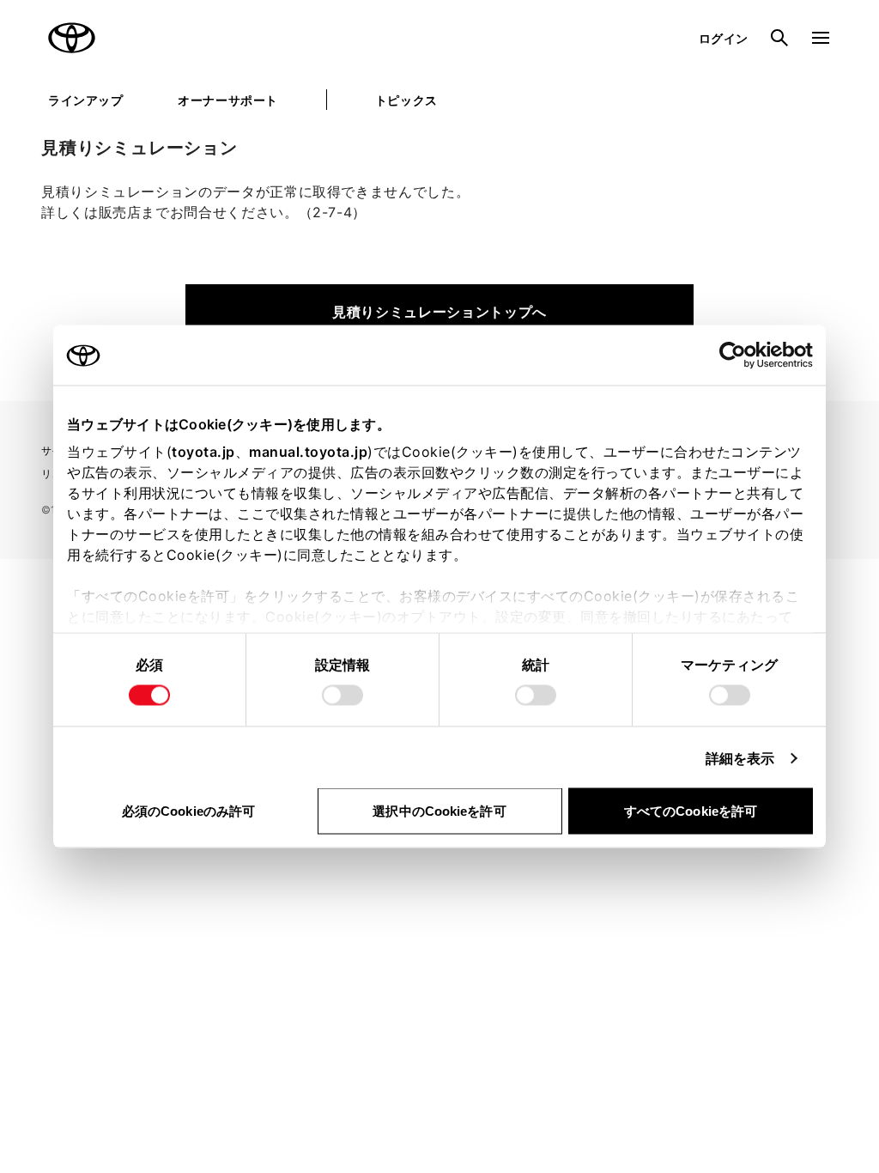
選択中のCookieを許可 (439, 811)
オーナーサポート (227, 100)
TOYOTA (72, 38)
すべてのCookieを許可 (690, 811)
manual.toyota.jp (308, 451)
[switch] (342, 695)
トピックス (406, 100)
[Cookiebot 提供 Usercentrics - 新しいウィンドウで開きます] (738, 355)
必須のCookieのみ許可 (188, 811)
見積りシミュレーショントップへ (439, 311)
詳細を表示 (740, 758)
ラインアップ (85, 100)
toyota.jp (203, 451)
